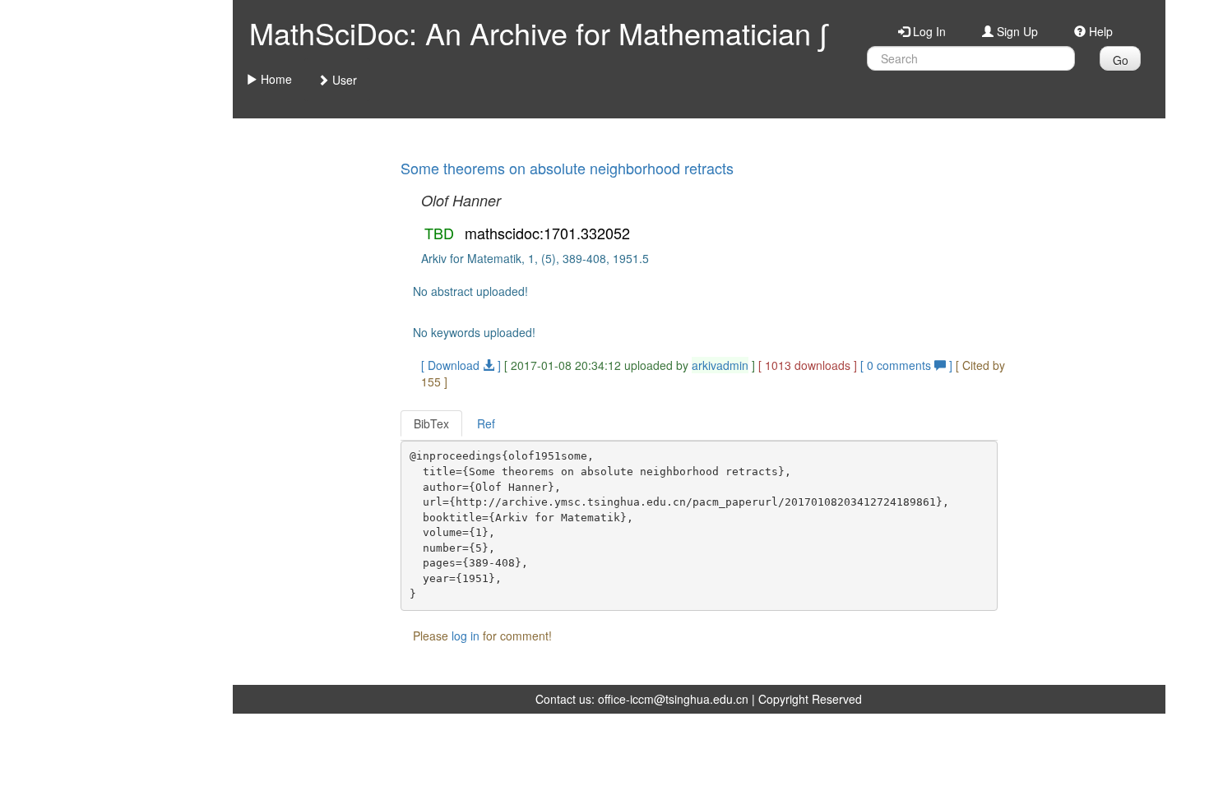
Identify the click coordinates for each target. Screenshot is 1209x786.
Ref (486, 423)
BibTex (431, 423)
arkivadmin (720, 365)
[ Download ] (461, 365)
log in (465, 635)
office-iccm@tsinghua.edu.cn (673, 699)
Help (1099, 31)
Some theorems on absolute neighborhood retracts (567, 167)
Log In (928, 31)
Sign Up (1016, 31)
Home (274, 79)
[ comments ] (908, 365)
